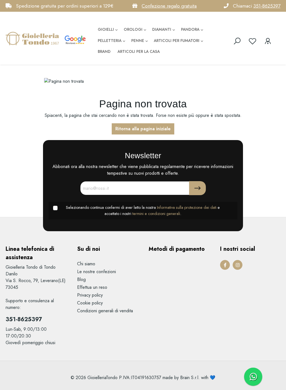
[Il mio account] (267, 41)
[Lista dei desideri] (252, 41)
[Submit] (197, 188)
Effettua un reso (92, 287)
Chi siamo (86, 264)
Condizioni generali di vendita (105, 311)
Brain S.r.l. (190, 377)
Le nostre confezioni (96, 271)
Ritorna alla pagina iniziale (143, 129)
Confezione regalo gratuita (169, 6)
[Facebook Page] (225, 265)
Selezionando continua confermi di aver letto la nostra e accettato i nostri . (143, 210)
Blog (81, 279)
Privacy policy (90, 295)
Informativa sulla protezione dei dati (186, 207)
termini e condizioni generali (156, 213)
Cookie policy (90, 303)
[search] (237, 41)
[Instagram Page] (237, 265)
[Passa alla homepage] (33, 38)
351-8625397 (266, 6)
